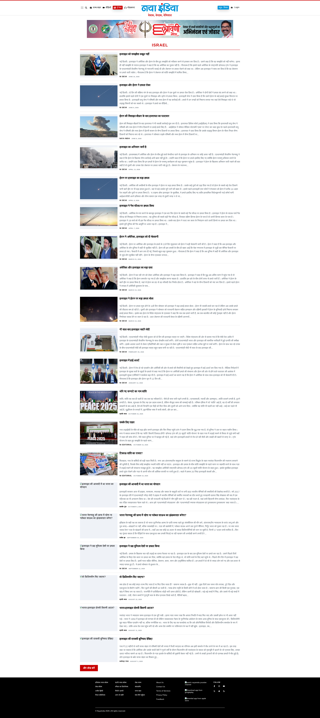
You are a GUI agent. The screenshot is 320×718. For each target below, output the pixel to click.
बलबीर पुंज (123, 507)
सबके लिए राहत (127, 422)
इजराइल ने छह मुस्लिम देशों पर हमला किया (139, 546)
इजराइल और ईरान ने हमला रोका (135, 85)
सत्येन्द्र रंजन (124, 661)
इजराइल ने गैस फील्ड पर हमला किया (137, 205)
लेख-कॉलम (98, 687)
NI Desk (123, 77)
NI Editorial (126, 445)
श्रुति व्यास (123, 414)
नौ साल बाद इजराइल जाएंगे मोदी (135, 329)
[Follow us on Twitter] (214, 691)
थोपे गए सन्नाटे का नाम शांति (133, 391)
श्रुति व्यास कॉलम (120, 682)
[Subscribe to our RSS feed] (224, 691)
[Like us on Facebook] (214, 686)
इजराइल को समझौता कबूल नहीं (134, 54)
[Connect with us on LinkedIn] (219, 691)
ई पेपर (119, 7)
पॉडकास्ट (131, 7)
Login (236, 7)
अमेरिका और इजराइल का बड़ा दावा (136, 267)
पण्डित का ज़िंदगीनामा (121, 687)
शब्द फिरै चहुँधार (140, 695)
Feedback (160, 699)
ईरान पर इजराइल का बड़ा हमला (134, 177)
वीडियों (108, 7)
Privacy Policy (161, 695)
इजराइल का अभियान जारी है (133, 147)
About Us (160, 682)
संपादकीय (138, 687)
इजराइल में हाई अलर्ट (129, 360)
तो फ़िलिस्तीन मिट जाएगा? (132, 576)
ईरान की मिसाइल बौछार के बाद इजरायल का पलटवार (144, 116)
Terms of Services (163, 691)
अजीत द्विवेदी (99, 691)
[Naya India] (160, 16)
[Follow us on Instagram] (219, 686)
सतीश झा (123, 538)
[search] (86, 8)
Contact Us (160, 687)
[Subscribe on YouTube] (224, 686)
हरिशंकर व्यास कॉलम (101, 682)
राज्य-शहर (97, 7)
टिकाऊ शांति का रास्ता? (131, 453)
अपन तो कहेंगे (119, 695)
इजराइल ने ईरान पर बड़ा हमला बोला (136, 298)
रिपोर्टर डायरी (119, 691)
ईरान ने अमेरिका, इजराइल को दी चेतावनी (139, 236)
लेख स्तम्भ (138, 682)
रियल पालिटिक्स (100, 695)
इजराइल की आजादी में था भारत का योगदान (140, 484)
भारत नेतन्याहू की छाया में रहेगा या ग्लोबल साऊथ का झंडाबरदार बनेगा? (153, 515)
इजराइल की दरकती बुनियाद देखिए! (136, 638)
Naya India (125, 138)
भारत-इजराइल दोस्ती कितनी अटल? (137, 607)
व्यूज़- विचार (223, 7)
